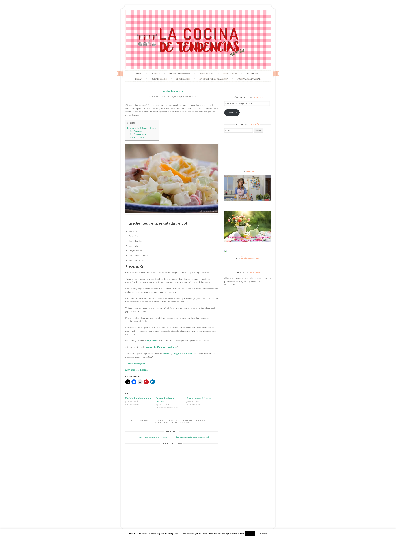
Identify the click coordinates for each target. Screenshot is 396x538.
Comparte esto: (138, 134)
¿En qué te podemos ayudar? (213, 79)
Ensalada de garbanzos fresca (138, 398)
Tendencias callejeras (135, 363)
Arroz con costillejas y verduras (152, 436)
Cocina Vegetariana (179, 73)
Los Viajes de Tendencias (136, 369)
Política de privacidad (249, 79)
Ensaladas (159, 420)
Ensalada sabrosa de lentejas (199, 398)
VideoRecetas (206, 73)
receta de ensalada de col (177, 423)
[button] (136, 123)
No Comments (189, 97)
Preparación (137, 131)
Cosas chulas (230, 73)
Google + (177, 353)
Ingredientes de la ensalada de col (142, 128)
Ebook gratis (183, 79)
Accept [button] (250, 533)
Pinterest (188, 353)
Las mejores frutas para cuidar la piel (194, 436)
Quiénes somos (159, 79)
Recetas (156, 73)
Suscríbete (232, 112)
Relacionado (137, 137)
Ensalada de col (172, 91)
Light (167, 420)
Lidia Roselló (157, 97)
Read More (261, 533)
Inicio (139, 73)
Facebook (166, 353)
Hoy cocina (252, 73)
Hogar (138, 79)
